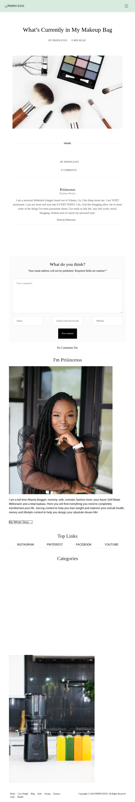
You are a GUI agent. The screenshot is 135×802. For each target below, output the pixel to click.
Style (39, 794)
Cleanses (56, 794)
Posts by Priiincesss (66, 219)
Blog (33, 794)
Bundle (20, 797)
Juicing (47, 794)
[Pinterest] (67, 151)
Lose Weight (23, 794)
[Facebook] (54, 151)
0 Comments (69, 170)
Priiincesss (59, 40)
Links (12, 797)
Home (12, 794)
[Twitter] (61, 151)
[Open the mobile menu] (126, 6)
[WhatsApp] (74, 151)
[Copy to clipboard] (81, 151)
